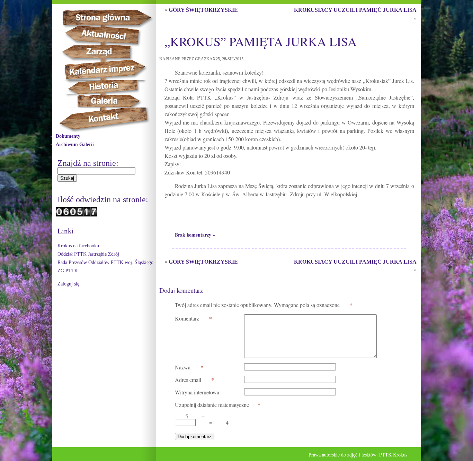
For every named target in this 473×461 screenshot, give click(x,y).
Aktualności (106, 35)
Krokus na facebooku (78, 245)
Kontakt (107, 120)
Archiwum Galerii (75, 144)
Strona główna (113, 17)
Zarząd (105, 52)
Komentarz (193, 318)
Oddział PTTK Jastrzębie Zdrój (88, 254)
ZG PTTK (67, 270)
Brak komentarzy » (195, 234)
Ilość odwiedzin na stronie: (102, 199)
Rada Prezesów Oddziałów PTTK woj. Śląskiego (105, 262)
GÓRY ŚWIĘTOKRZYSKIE (203, 10)
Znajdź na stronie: (87, 163)
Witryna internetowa (197, 392)
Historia (111, 87)
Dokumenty (68, 136)
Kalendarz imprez (108, 70)
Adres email (194, 380)
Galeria (104, 101)
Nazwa (189, 367)
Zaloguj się (68, 284)
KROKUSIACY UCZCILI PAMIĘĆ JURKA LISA (355, 10)
